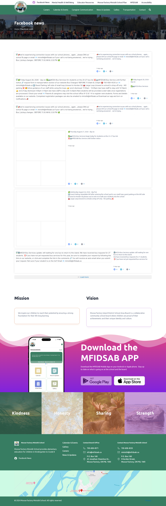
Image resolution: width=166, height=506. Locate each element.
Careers (46, 10)
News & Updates (103, 10)
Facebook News (43, 2)
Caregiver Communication (82, 10)
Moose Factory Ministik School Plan (112, 2)
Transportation (129, 10)
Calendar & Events (60, 10)
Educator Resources (85, 2)
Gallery (116, 10)
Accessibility (146, 2)
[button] (150, 10)
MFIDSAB (134, 2)
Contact (142, 10)
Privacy (148, 500)
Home (16, 29)
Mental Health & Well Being (63, 2)
